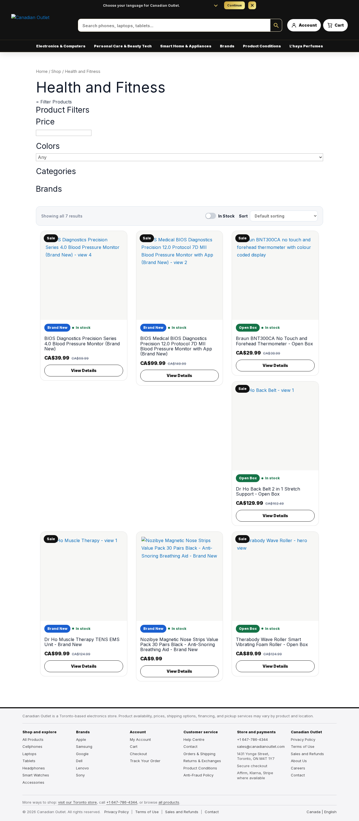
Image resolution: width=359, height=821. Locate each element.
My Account (140, 739)
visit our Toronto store (77, 802)
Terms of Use (302, 746)
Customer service (200, 732)
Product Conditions (262, 46)
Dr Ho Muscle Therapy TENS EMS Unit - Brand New (81, 642)
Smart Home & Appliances (185, 46)
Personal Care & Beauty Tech (123, 46)
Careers (298, 768)
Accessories (33, 782)
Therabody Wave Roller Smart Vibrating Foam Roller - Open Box (272, 642)
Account (138, 732)
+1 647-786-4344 (252, 739)
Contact (190, 746)
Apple (81, 739)
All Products (32, 739)
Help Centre (193, 739)
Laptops (29, 753)
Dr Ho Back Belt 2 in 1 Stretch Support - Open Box (268, 491)
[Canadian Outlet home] (42, 25)
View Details (83, 370)
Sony (80, 775)
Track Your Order (145, 760)
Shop (56, 71)
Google (82, 753)
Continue (234, 5)
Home (42, 71)
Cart (133, 746)
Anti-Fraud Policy (198, 775)
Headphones (33, 768)
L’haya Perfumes (306, 46)
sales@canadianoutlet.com (260, 746)
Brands (49, 189)
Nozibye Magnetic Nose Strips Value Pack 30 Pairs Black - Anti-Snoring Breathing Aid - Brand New (179, 645)
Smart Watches (35, 775)
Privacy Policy (303, 739)
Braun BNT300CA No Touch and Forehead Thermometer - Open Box (274, 341)
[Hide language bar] (252, 5)
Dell (79, 760)
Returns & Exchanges (202, 760)
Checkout (138, 753)
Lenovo (82, 768)
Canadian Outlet (306, 732)
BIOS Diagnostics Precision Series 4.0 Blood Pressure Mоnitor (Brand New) (82, 343)
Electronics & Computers (61, 46)
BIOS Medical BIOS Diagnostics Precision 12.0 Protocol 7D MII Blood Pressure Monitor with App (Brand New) (176, 346)
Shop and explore (39, 732)
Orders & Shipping (199, 753)
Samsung (84, 746)
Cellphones (32, 746)
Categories (56, 171)
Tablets (28, 760)
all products (168, 802)
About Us (299, 760)
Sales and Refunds (307, 753)
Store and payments (256, 732)
